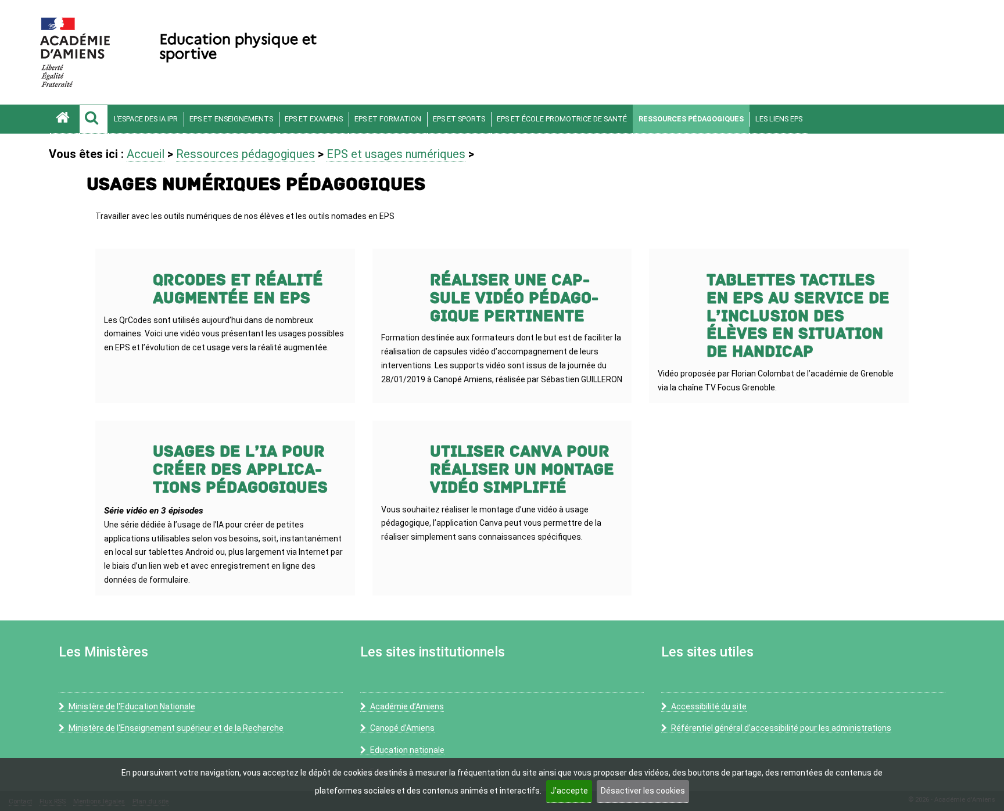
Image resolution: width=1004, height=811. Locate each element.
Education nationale (407, 750)
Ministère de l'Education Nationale (132, 706)
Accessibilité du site (709, 706)
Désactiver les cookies (643, 790)
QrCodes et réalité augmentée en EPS (238, 289)
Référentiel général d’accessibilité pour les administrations (781, 728)
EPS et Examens (314, 118)
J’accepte (569, 790)
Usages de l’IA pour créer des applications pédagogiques (240, 470)
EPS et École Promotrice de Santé (562, 118)
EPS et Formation (387, 118)
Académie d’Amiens (407, 706)
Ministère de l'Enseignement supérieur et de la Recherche (176, 728)
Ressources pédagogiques (691, 118)
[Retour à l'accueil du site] (64, 119)
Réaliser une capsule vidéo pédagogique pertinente (514, 298)
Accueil (145, 154)
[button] (93, 119)
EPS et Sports (459, 118)
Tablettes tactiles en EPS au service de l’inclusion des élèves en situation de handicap (798, 316)
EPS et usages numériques (396, 154)
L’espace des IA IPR (146, 118)
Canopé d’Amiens (402, 728)
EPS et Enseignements (231, 118)
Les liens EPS (778, 118)
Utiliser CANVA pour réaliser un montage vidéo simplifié (522, 470)
